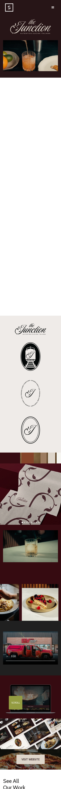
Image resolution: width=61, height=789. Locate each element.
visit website (31, 759)
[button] (53, 7)
